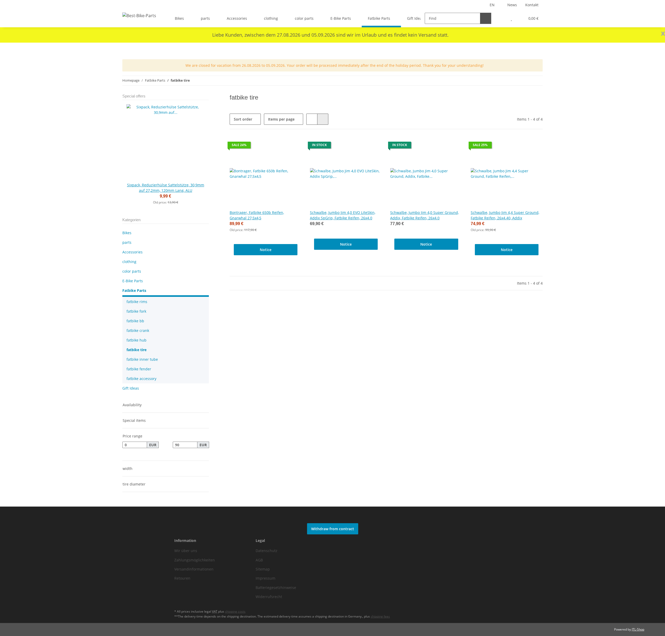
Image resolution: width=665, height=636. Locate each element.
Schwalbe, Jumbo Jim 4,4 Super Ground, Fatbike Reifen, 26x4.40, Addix (505, 215)
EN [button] (492, 4)
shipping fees (380, 616)
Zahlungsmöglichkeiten (194, 560)
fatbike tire (137, 349)
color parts (131, 271)
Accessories (132, 252)
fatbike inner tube (142, 359)
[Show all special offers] (207, 96)
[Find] (485, 18)
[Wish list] (511, 18)
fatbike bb (135, 320)
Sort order (243, 119)
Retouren (182, 578)
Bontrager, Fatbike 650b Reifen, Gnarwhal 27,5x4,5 (257, 215)
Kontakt (531, 4)
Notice (265, 249)
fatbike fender (139, 368)
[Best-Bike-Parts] (139, 15)
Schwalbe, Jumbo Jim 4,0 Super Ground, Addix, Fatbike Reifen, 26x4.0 (424, 215)
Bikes (126, 232)
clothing (129, 261)
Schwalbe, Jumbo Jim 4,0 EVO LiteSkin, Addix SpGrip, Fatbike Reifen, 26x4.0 (342, 215)
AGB (259, 560)
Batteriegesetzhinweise (276, 587)
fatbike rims (137, 301)
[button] (501, 18)
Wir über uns (185, 550)
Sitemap (263, 569)
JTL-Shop (638, 629)
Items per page (281, 119)
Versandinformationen (194, 569)
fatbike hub (137, 340)
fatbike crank (138, 330)
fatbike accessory (141, 378)
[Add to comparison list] (279, 146)
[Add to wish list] (292, 146)
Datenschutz (266, 550)
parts (126, 242)
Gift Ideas (130, 388)
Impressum (265, 578)
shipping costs (235, 611)
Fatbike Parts (134, 290)
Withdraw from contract (332, 528)
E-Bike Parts (132, 280)
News (512, 4)
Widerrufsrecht (269, 596)
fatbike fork (136, 311)
